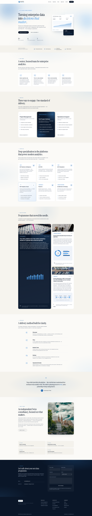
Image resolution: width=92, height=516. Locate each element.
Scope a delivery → (42, 134)
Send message (60, 485)
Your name (51, 467)
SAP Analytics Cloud (55, 507)
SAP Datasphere (55, 505)
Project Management (44, 502)
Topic (62, 472)
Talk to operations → (60, 134)
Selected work (66, 505)
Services (49, 1)
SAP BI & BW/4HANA (55, 502)
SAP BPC (53, 503)
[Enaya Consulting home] (21, 2)
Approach (62, 1)
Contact (71, 1)
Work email (63, 467)
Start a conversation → (35, 32)
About (67, 1)
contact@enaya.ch (27, 481)
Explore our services (23, 32)
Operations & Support (44, 505)
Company (51, 472)
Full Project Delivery (44, 503)
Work (58, 1)
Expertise (54, 1)
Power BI (53, 508)
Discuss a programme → (24, 134)
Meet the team (22, 430)
